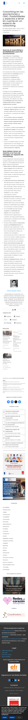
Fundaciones (6, 533)
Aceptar (4, 717)
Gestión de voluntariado (12, 411)
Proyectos (5, 560)
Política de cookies (6, 654)
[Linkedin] (13, 310)
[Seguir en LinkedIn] (15, 680)
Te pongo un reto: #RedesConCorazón (12, 639)
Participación (15, 30)
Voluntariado (6, 569)
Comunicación (6, 514)
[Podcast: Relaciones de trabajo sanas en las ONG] (7, 355)
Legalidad (5, 543)
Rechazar (12, 717)
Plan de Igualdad (6, 656)
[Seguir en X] (12, 680)
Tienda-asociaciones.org (8, 630)
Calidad (4, 512)
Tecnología (5, 567)
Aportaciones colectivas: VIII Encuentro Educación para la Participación (7, 340)
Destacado (5, 521)
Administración (6, 509)
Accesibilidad (6, 507)
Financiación (6, 526)
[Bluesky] (15, 310)
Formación (5, 531)
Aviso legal (4, 652)
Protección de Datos (8, 557)
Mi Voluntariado (6, 634)
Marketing (5, 545)
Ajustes (19, 717)
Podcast (5, 555)
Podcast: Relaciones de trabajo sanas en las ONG (7, 361)
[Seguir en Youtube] (18, 680)
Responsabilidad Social (8, 564)
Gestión (5, 536)
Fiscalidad (5, 529)
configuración (4, 714)
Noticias (5, 548)
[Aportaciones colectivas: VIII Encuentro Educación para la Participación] (7, 333)
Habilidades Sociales (8, 538)
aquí (18, 711)
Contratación (6, 519)
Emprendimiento (7, 30)
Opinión (5, 550)
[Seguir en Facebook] (9, 680)
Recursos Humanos (8, 562)
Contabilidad (6, 517)
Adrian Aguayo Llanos (10, 28)
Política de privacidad (7, 650)
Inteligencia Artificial (8, 540)
